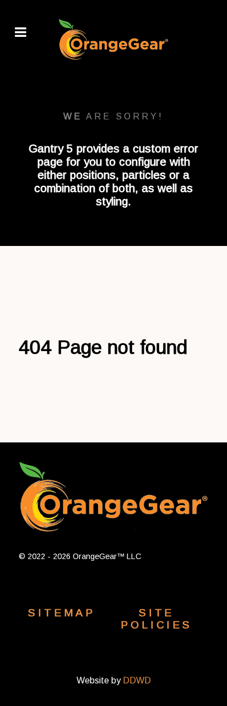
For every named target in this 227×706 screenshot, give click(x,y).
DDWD (137, 680)
